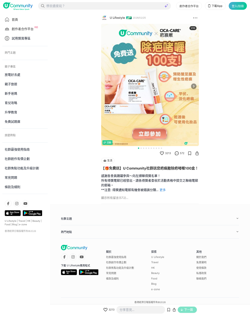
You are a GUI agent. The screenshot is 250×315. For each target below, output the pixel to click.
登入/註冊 (238, 6)
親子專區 (10, 66)
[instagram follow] (16, 203)
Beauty (36, 220)
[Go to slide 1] (138, 148)
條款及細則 (112, 278)
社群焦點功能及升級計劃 (120, 267)
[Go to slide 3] (143, 148)
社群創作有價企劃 (116, 262)
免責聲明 (201, 262)
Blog (14, 224)
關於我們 (201, 256)
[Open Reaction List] (195, 17)
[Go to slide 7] (153, 148)
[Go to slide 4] (146, 148)
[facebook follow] (8, 203)
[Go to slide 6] (151, 148)
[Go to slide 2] (141, 148)
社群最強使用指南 (116, 256)
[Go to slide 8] (156, 148)
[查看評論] (176, 153)
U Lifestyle (10, 220)
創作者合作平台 (189, 6)
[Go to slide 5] (148, 148)
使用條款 (201, 267)
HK (28, 220)
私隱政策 (201, 273)
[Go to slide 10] (161, 148)
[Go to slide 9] (158, 148)
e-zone (23, 224)
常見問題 (111, 273)
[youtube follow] (25, 203)
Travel (21, 220)
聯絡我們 (201, 278)
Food (7, 224)
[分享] (197, 153)
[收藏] (189, 153)
